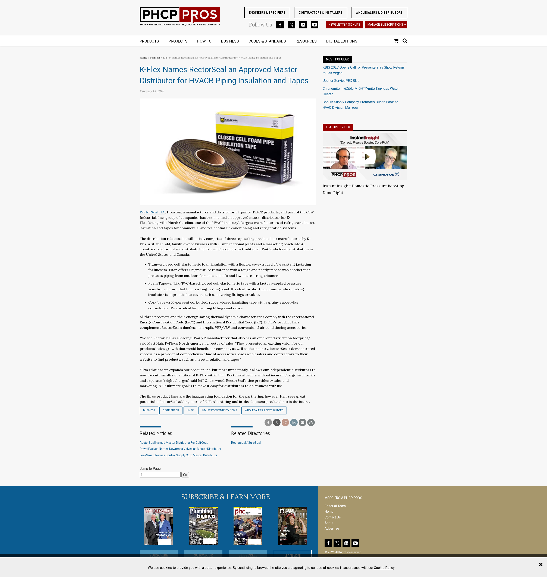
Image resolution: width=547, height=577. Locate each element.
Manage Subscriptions (385, 24)
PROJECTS (178, 41)
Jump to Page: (150, 469)
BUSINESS (230, 41)
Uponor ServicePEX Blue (341, 81)
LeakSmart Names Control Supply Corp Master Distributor (178, 455)
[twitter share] (277, 423)
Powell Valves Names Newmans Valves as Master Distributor (180, 449)
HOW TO (204, 41)
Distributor (171, 410)
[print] (311, 423)
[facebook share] (268, 423)
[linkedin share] (294, 423)
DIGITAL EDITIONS (341, 41)
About (329, 523)
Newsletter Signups (344, 24)
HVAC (190, 410)
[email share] (302, 423)
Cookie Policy (384, 568)
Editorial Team (335, 506)
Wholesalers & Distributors (379, 12)
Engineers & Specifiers (267, 12)
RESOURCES (306, 41)
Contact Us (333, 517)
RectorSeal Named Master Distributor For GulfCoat (174, 442)
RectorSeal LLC (152, 212)
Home (143, 57)
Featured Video (338, 127)
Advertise (332, 528)
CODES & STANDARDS (267, 41)
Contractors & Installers (321, 12)
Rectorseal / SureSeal (246, 442)
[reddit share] (285, 423)
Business (155, 57)
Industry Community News (219, 410)
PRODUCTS (149, 41)
